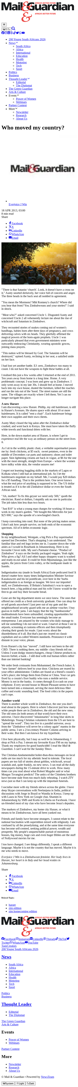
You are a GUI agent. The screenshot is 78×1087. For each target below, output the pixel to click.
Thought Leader (16, 1004)
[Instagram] (5, 33)
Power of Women (19, 1039)
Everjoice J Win (18, 204)
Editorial (14, 1011)
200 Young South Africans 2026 (19, 949)
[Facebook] (2, 33)
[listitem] (8, 939)
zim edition (15, 908)
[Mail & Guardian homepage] (39, 12)
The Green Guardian (13, 1021)
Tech (11, 983)
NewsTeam (47, 1076)
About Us (14, 1070)
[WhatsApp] (20, 33)
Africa (12, 967)
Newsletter (15, 1064)
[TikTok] (14, 33)
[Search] (13, 29)
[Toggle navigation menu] (4, 25)
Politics (5, 993)
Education (14, 974)
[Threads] (11, 33)
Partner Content (10, 1048)
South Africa (16, 964)
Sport (12, 987)
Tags (4, 945)
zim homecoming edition (23, 911)
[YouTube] (23, 33)
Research (14, 1067)
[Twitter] (17, 33)
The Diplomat (17, 1015)
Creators (12, 945)
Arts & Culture (10, 1024)
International (16, 970)
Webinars (14, 1042)
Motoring (14, 980)
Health (12, 977)
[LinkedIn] (8, 33)
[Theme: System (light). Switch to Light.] (6, 29)
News (6, 956)
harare (12, 904)
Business (6, 996)
